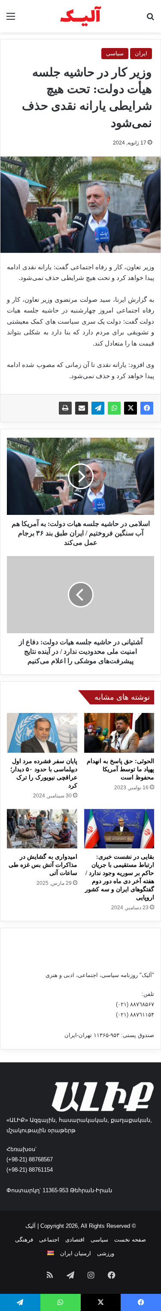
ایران (141, 53)
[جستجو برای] (150, 19)
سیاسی (115, 53)
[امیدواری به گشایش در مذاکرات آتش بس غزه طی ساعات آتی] (42, 828)
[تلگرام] (97, 408)
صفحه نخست (130, 1239)
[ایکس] (130, 408)
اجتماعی (49, 1239)
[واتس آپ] (114, 408)
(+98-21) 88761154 (29, 1170)
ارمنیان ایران (75, 1253)
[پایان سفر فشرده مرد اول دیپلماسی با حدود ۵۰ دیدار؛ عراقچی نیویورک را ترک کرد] (42, 732)
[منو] (10, 19)
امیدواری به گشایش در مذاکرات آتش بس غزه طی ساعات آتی (43, 865)
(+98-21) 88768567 (29, 1159)
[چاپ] (65, 408)
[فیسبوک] (146, 408)
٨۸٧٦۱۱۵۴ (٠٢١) (135, 1014)
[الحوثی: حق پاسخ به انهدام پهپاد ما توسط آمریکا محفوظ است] (119, 732)
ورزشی (105, 1253)
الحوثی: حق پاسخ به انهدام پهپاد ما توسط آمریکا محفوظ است (120, 769)
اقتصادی (75, 1239)
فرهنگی (24, 1239)
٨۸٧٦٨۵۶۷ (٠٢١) (135, 1004)
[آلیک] (80, 16)
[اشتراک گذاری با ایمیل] (81, 408)
